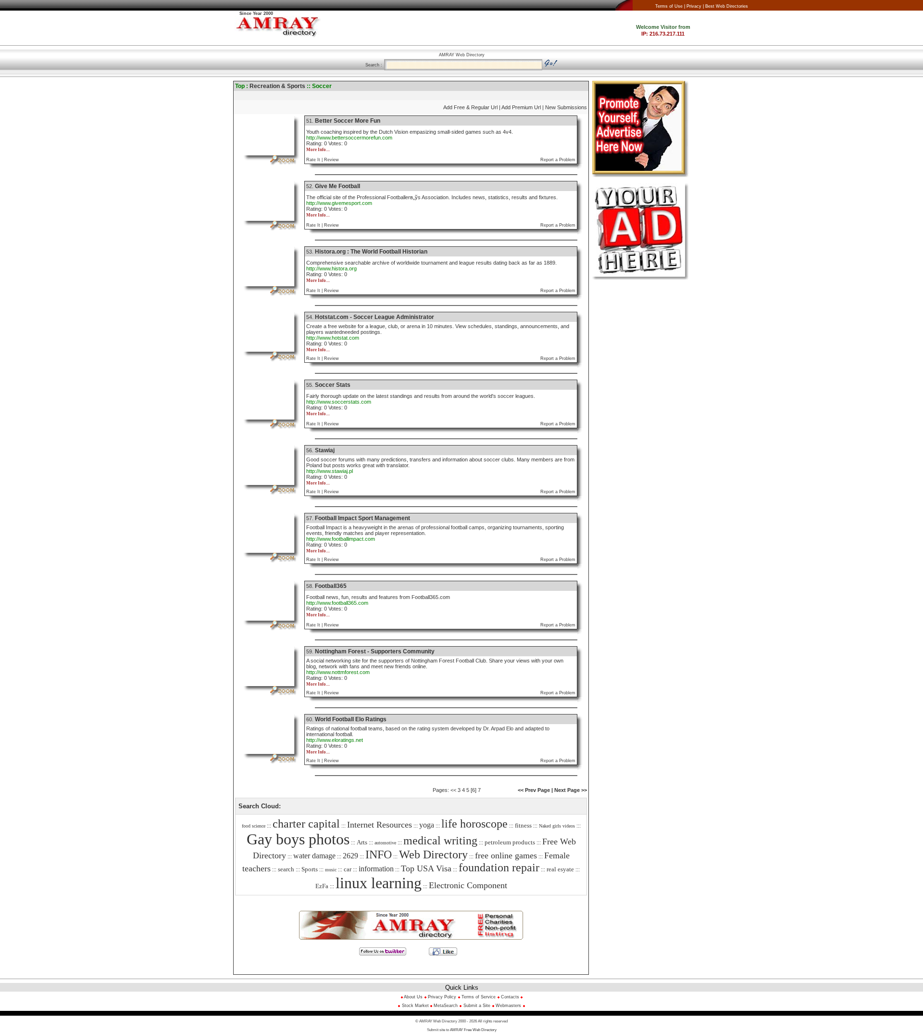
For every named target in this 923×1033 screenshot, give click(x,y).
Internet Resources (379, 824)
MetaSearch (446, 1005)
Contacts (510, 997)
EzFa (321, 886)
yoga (426, 825)
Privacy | (695, 6)
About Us (413, 997)
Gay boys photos (298, 839)
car (347, 869)
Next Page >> (570, 790)
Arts (362, 842)
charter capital (306, 823)
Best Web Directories (726, 6)
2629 (350, 856)
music (331, 869)
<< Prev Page (534, 790)
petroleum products (510, 842)
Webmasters (507, 1005)
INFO (378, 854)
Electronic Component (468, 885)
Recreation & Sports (277, 86)
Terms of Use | (670, 6)
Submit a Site (476, 1005)
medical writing (440, 840)
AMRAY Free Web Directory (473, 1030)
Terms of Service (479, 997)
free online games (506, 855)
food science (253, 826)
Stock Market (416, 1005)
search (286, 869)
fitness (523, 825)
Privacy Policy (442, 997)
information (376, 869)
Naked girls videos (557, 826)
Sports (309, 869)
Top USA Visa (426, 868)
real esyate (560, 869)
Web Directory (433, 854)
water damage (314, 856)
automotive (385, 842)
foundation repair (499, 867)
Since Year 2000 (256, 13)
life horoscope (474, 823)
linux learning (379, 883)
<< (453, 790)
